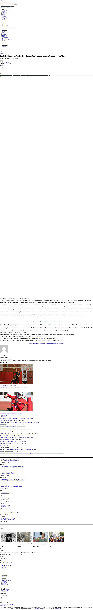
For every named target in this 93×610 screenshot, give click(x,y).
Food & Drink (4, 12)
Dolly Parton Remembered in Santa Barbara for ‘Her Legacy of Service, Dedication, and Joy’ (19, 433)
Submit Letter (5, 590)
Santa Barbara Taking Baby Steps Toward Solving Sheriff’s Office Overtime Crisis (16, 418)
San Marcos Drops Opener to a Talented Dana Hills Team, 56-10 (11, 413)
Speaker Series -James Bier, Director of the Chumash (11, 486)
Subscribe (3, 7)
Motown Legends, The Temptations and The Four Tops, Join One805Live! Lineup (16, 437)
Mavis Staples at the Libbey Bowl (7, 519)
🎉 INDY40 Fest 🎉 (4, 499)
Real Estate (4, 17)
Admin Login (4, 591)
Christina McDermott (9, 428)
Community (2, 435)
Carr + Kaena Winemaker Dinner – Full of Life (10, 512)
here (31, 552)
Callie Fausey (9, 435)
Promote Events (5, 584)
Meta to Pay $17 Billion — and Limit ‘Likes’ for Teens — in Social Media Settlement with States (19, 422)
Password (2, 556)
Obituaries (4, 16)
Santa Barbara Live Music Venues (9, 27)
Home (3, 23)
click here (37, 608)
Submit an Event (3, 3)
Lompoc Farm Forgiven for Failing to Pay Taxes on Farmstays (12, 426)
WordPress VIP (58, 608)
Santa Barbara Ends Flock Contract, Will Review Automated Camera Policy (15, 429)
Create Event (4, 45)
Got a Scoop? (7, 7)
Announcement (3, 455)
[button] (8, 540)
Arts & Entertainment (6, 10)
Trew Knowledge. (45, 608)
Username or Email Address (5, 554)
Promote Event (5, 569)
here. (11, 562)
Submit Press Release (6, 580)
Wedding (4, 38)
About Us (4, 42)
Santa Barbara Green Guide (7, 39)
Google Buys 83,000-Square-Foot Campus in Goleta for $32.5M (13, 441)
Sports (3, 15)
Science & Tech (3, 424)
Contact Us (4, 44)
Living (3, 11)
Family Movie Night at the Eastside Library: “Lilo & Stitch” (12, 480)
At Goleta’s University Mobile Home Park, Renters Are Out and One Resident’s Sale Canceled (19, 449)
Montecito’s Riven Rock (4, 445)
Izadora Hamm (11, 443)
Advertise (4, 41)
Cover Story (4, 576)
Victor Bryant (7, 62)
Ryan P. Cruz (9, 431)
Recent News (4, 415)
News (3, 9)
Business (2, 428)
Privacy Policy (3, 605)
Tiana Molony (6, 439)
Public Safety (3, 420)
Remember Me (4, 558)
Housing (2, 451)
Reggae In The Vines (5, 506)
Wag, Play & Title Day (5, 493)
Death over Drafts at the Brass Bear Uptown (10, 460)
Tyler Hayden (9, 420)
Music (1, 439)
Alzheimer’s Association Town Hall (7, 473)
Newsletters (10, 3)
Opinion (3, 13)
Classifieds (4, 19)
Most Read (4, 416)
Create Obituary (5, 589)
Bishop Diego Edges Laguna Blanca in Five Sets (8, 385)
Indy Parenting (5, 18)
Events (3, 14)
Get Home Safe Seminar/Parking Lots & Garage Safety (12, 467)
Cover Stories (5, 37)
